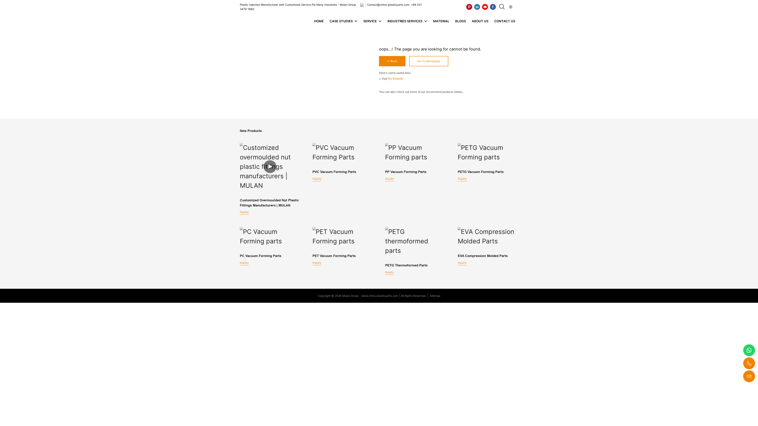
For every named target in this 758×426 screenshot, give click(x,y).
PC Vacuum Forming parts (260, 256)
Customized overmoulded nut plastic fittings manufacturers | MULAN (269, 202)
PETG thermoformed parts (406, 265)
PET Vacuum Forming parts (334, 256)
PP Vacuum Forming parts (405, 172)
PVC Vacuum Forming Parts (334, 172)
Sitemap (434, 295)
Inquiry (244, 212)
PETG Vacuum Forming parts (481, 172)
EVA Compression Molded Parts (483, 256)
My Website (395, 78)
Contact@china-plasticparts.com (388, 4)
